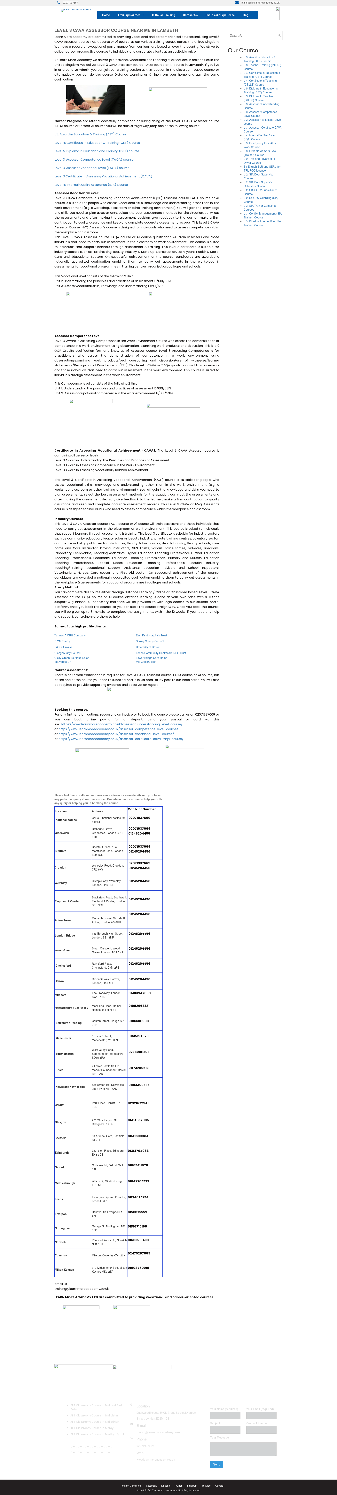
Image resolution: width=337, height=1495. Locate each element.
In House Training (163, 15)
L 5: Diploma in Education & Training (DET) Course (261, 90)
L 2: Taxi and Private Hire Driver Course (259, 161)
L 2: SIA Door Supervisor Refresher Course (259, 184)
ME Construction (146, 662)
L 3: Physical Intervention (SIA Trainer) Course (262, 223)
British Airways (63, 647)
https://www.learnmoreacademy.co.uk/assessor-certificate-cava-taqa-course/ (121, 739)
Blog (245, 15)
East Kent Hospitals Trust (151, 635)
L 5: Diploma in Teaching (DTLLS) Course (259, 98)
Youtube (206, 1485)
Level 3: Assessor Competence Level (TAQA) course (94, 159)
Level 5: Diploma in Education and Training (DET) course (96, 151)
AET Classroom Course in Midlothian (94, 1422)
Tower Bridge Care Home (151, 658)
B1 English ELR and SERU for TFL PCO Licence (262, 168)
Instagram (192, 1485)
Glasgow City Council (67, 653)
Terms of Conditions (130, 1485)
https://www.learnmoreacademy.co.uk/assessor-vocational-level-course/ (116, 734)
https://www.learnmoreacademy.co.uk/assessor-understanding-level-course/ (122, 724)
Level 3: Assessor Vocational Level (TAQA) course (91, 168)
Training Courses (129, 15)
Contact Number (257, 1423)
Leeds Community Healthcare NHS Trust (161, 653)
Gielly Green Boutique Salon (71, 658)
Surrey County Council (150, 641)
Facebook (151, 1485)
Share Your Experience (220, 15)
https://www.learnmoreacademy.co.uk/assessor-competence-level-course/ (118, 729)
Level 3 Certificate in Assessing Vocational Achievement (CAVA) (103, 176)
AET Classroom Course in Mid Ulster (94, 1415)
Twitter (178, 1485)
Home (106, 15)
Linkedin (165, 1485)
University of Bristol (148, 647)
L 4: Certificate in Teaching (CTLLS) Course (260, 82)
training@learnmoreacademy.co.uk (158, 1432)
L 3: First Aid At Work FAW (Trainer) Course (260, 153)
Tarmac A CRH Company (70, 635)
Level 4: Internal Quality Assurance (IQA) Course (91, 185)
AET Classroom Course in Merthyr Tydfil (97, 1434)
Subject (215, 1423)
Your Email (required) (260, 1409)
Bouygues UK (62, 662)
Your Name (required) (224, 1409)
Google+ (219, 1485)
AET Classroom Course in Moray (92, 1428)
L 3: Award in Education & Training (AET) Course (90, 134)
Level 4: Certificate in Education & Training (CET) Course (97, 142)
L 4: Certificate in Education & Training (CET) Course (262, 75)
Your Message (219, 1437)
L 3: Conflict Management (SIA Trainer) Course (263, 215)
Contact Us (190, 15)
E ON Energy (62, 641)
